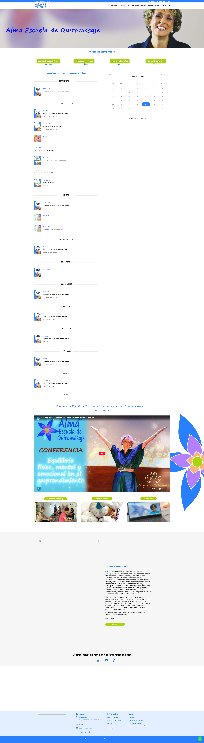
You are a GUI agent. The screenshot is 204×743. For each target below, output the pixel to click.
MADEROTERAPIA (47, 183)
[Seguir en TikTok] (89, 732)
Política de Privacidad (136, 720)
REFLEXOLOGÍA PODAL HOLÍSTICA (52, 126)
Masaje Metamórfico (120, 61)
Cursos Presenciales (102, 499)
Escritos (157, 5)
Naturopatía (135, 5)
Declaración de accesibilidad (138, 726)
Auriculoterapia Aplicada (48, 61)
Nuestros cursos (125, 5)
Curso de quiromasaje (113, 5)
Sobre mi (150, 5)
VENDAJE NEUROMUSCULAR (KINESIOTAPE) (54, 160)
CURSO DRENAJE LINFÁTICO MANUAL (53, 218)
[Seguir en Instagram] (81, 732)
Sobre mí (115, 624)
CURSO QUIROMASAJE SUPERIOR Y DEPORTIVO (56, 91)
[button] (200, 738)
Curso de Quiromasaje (55, 499)
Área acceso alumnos (40, 1)
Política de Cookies (135, 723)
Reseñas (143, 5)
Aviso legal (132, 717)
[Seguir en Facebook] (77, 732)
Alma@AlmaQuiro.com (85, 728)
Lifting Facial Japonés (84, 61)
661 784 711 (167, 1)
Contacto (163, 5)
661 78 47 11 (82, 724)
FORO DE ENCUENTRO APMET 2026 (43, 150)
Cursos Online (148, 499)
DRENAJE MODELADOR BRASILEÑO (52, 139)
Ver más (66, 394)
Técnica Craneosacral (155, 61)
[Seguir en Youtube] (85, 732)
